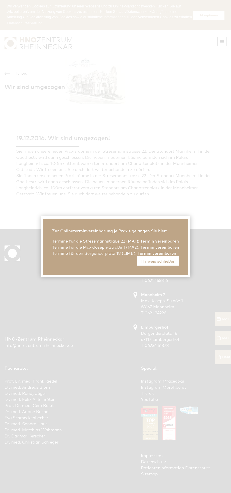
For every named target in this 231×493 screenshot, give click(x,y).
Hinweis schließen (158, 261)
